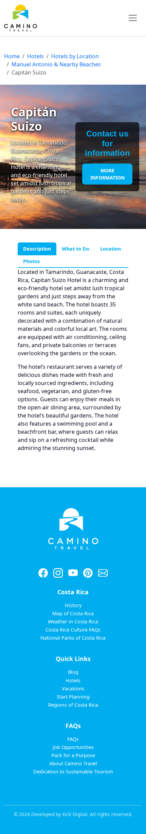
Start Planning (73, 696)
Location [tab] (110, 248)
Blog (73, 672)
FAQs (73, 739)
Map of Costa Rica (73, 613)
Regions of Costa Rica (73, 705)
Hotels (35, 56)
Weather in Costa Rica (73, 621)
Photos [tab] (31, 261)
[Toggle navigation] (133, 18)
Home (12, 56)
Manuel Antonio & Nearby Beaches (56, 64)
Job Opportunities (73, 747)
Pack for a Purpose (73, 755)
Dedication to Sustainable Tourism (73, 771)
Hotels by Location (75, 56)
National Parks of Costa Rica (73, 638)
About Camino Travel (73, 763)
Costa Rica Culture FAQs (73, 629)
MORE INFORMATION (107, 174)
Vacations (73, 688)
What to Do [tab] (75, 248)
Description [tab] (37, 248)
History (73, 605)
